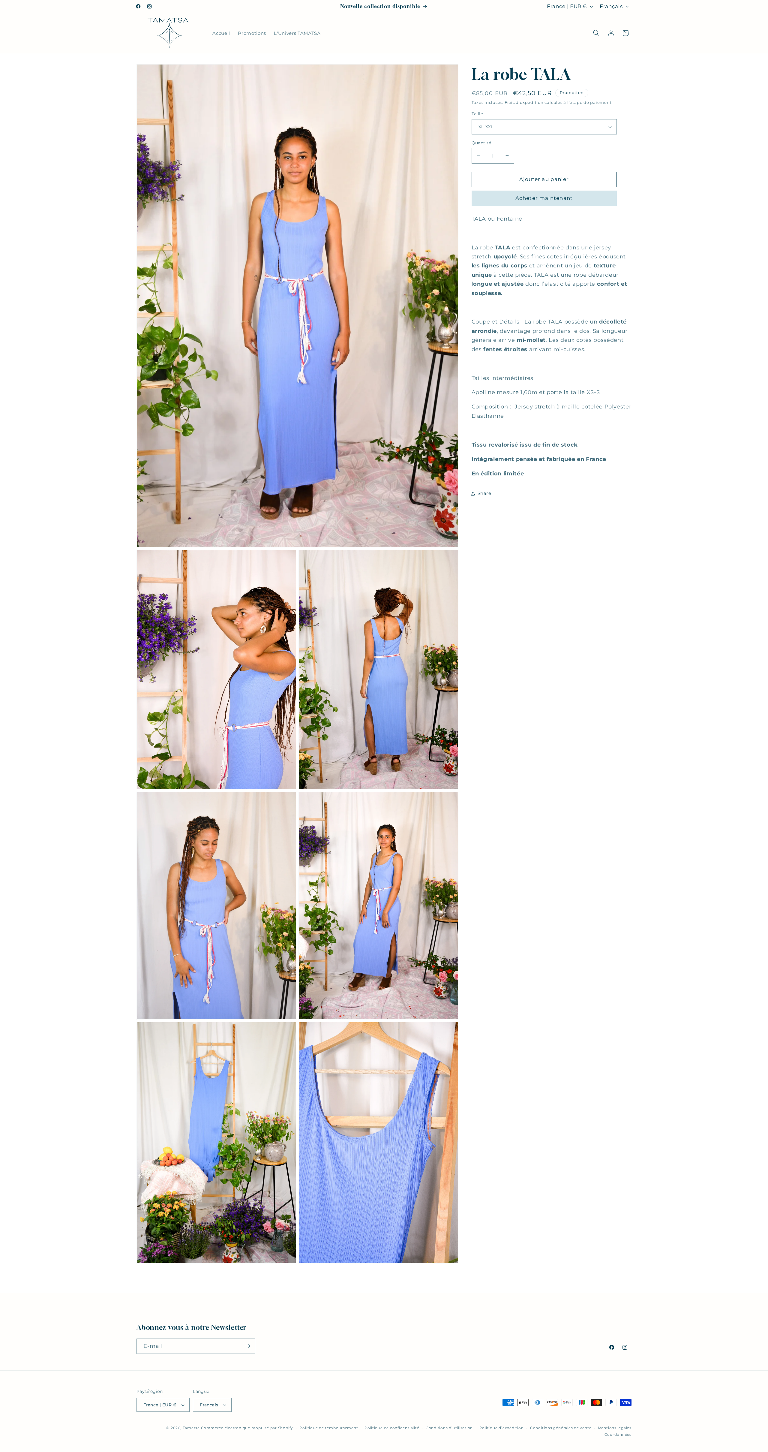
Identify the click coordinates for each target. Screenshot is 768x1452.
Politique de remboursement (328, 1428)
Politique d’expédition (501, 1428)
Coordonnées (618, 1434)
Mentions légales (615, 1428)
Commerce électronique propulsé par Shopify (247, 1428)
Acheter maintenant (544, 198)
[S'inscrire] (248, 1346)
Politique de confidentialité (391, 1428)
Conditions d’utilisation (449, 1428)
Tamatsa (191, 1428)
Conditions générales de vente (560, 1428)
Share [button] (484, 493)
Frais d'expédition (524, 102)
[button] (596, 33)
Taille (477, 113)
